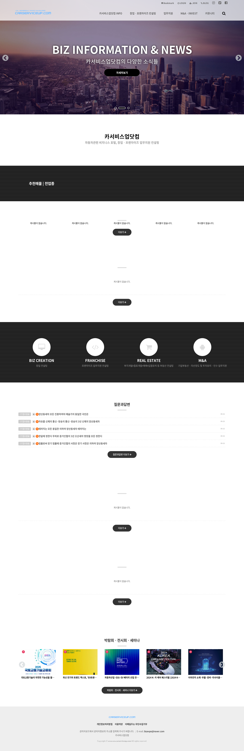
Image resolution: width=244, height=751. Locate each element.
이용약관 (119, 724)
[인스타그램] (213, 3)
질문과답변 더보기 (121, 454)
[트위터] (220, 3)
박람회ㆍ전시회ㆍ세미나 (122, 640)
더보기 (121, 232)
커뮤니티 (210, 13)
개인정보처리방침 (105, 724)
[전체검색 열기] (224, 13)
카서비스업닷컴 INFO (110, 13)
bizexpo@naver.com (154, 731)
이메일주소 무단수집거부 (136, 724)
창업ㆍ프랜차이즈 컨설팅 (143, 13)
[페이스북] (226, 3)
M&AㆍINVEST (189, 13)
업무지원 (168, 13)
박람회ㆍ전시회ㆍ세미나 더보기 (121, 690)
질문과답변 (122, 404)
